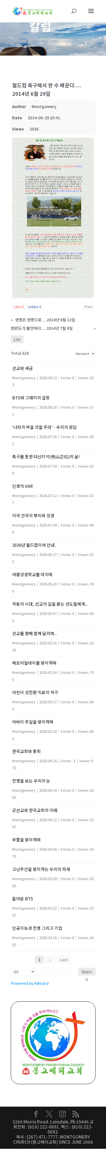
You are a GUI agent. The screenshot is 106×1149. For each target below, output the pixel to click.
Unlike (34, 306)
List (17, 339)
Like (19, 306)
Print (88, 306)
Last (64, 959)
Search (87, 972)
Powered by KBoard (30, 983)
